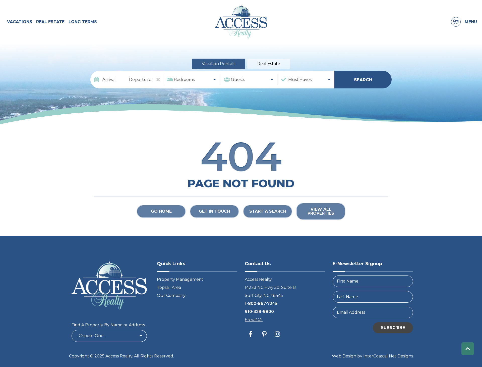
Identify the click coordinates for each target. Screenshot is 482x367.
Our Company (171, 295)
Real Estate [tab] (268, 63)
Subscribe (393, 327)
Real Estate (50, 21)
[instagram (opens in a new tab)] (277, 334)
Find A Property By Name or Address (108, 325)
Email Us (254, 319)
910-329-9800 (259, 311)
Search (363, 79)
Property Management (180, 279)
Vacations (19, 21)
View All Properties (321, 211)
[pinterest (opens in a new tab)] (264, 334)
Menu (471, 22)
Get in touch (214, 211)
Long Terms (83, 21)
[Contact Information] (456, 22)
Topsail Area (169, 287)
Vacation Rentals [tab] (218, 63)
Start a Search (267, 211)
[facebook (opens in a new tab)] (251, 334)
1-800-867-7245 (261, 303)
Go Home (161, 211)
